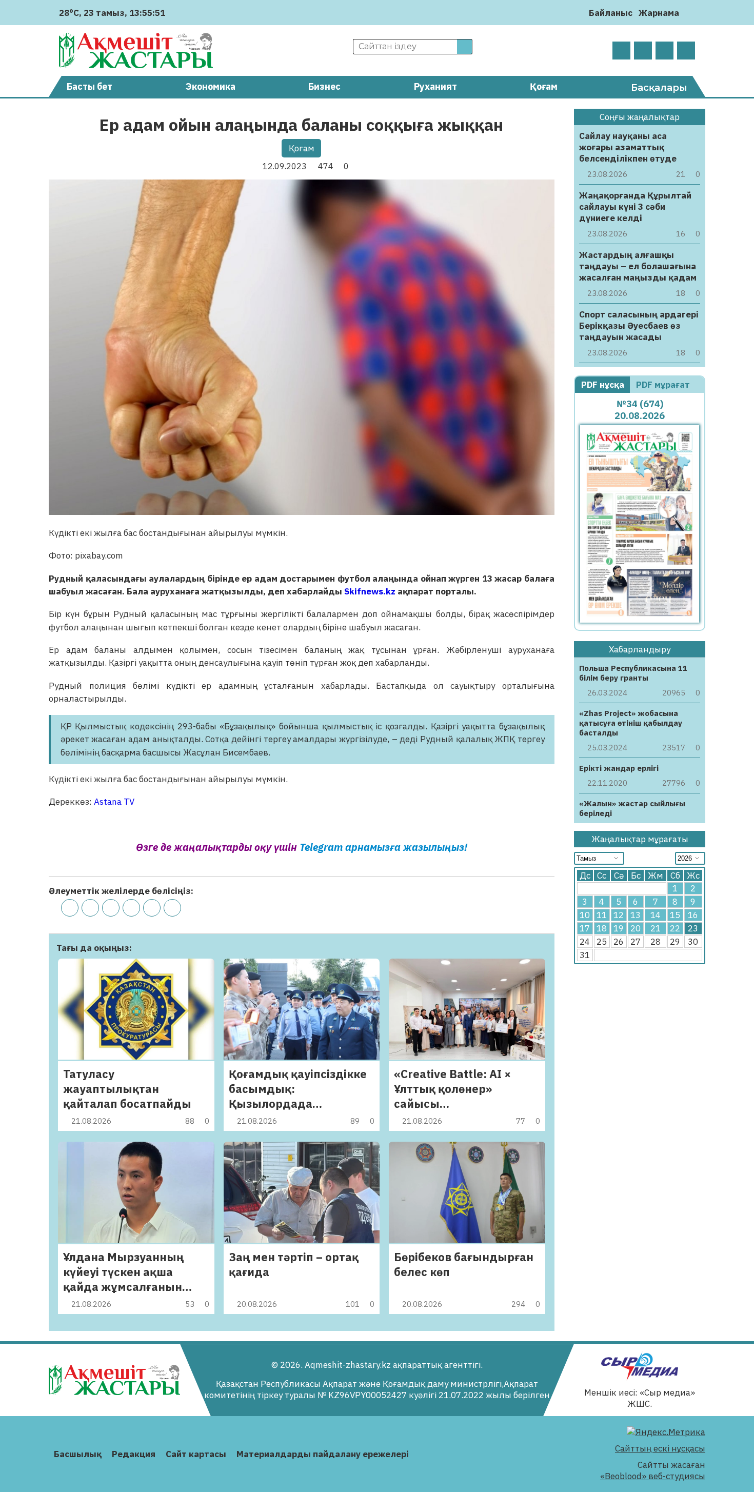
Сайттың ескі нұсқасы (660, 1448)
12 (618, 915)
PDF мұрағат (664, 384)
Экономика (210, 86)
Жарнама (659, 12)
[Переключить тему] (690, 12)
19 (618, 928)
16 (693, 915)
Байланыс (610, 12)
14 (655, 915)
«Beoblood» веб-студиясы (652, 1476)
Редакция (133, 1454)
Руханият (435, 86)
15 (675, 915)
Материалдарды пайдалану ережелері (322, 1454)
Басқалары (659, 87)
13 (635, 915)
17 (585, 928)
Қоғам (544, 86)
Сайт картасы (196, 1454)
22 (675, 928)
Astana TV (114, 801)
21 (655, 928)
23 (693, 928)
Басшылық (78, 1454)
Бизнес (324, 86)
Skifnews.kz (369, 591)
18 (602, 928)
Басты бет (89, 86)
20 (635, 928)
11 (602, 915)
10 (585, 915)
